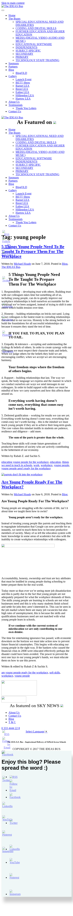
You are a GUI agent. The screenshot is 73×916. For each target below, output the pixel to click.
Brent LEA (22, 88)
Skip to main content (12, 2)
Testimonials (16, 104)
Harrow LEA (23, 98)
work (36, 465)
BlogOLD (21, 72)
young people (61, 465)
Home (12, 15)
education (55, 462)
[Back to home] (12, 6)
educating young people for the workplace (25, 462)
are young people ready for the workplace (24, 672)
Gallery (13, 76)
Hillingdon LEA (25, 95)
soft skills (54, 672)
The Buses (14, 18)
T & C (12, 722)
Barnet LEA (22, 85)
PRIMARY (22, 56)
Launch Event (23, 79)
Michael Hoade (22, 494)
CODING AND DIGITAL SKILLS (36, 28)
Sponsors (14, 63)
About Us (14, 101)
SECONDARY (24, 53)
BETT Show (23, 82)
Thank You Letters (26, 108)
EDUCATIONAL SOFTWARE (34, 44)
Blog (11, 69)
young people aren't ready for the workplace (26, 468)
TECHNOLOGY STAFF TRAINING (37, 60)
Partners (13, 66)
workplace (46, 465)
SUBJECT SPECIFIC (28, 50)
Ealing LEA (22, 92)
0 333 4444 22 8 (10, 728)
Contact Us (15, 111)
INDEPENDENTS (26, 47)
